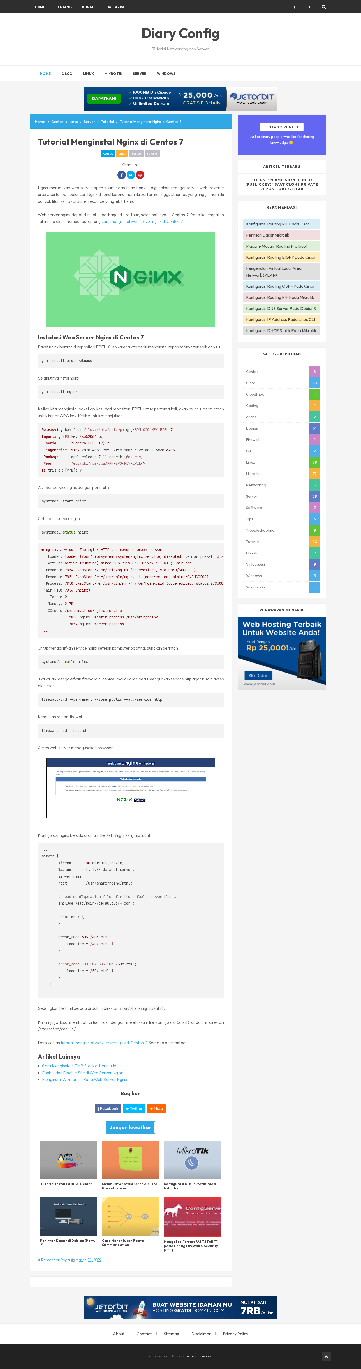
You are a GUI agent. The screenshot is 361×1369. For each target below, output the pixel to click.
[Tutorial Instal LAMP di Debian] (68, 1160)
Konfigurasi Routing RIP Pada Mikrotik (280, 297)
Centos (108, 153)
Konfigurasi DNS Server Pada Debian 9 (281, 308)
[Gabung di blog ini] (309, 7)
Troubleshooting (260, 530)
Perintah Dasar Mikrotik (267, 235)
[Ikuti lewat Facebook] (295, 7)
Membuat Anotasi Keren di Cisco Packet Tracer (130, 1186)
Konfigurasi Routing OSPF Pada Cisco (280, 286)
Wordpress (255, 587)
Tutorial (152, 153)
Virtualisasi (255, 564)
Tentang (64, 7)
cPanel (251, 417)
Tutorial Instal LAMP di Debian (66, 1184)
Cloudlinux (255, 394)
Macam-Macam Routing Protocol (276, 246)
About (118, 1333)
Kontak (89, 7)
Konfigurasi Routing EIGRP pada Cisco (280, 257)
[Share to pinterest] (140, 175)
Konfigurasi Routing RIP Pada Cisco (278, 224)
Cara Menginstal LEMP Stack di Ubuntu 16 (79, 1065)
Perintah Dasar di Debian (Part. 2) (67, 1242)
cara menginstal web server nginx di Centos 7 (141, 221)
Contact (144, 1333)
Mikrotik (253, 473)
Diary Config (199, 1356)
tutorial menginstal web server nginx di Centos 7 (103, 1042)
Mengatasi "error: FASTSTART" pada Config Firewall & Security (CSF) (191, 1246)
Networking (256, 485)
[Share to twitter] (131, 175)
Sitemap (171, 1333)
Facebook (108, 1108)
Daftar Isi (115, 7)
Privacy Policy (235, 1333)
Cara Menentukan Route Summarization (123, 1242)
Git (248, 451)
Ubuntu (252, 553)
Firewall (252, 439)
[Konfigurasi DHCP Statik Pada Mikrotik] (192, 1160)
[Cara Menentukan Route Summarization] (130, 1216)
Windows (254, 575)
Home (40, 7)
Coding (252, 405)
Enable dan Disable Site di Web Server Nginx (82, 1072)
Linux (122, 153)
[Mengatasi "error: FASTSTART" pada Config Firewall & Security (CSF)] (192, 1217)
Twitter (136, 1108)
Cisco (251, 383)
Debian (252, 428)
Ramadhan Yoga (55, 1259)
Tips (249, 519)
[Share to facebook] (121, 175)
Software (254, 507)
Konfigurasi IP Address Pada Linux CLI (280, 319)
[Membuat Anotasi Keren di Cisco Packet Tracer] (130, 1160)
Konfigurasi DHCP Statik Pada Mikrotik (190, 1186)
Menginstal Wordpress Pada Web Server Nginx (84, 1079)
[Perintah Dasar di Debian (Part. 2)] (68, 1216)
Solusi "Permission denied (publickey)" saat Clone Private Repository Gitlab (281, 184)
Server (136, 153)
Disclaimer (201, 1333)
